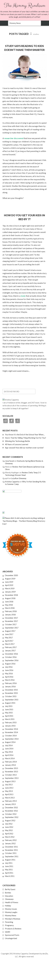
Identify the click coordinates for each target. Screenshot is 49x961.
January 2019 (10, 592)
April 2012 (9, 834)
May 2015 (9, 713)
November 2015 (11, 693)
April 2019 (9, 585)
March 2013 (9, 798)
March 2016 (9, 680)
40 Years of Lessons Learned (16, 444)
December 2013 (11, 768)
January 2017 (10, 650)
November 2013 (11, 771)
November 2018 (11, 595)
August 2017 (10, 631)
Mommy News (10, 915)
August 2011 (10, 860)
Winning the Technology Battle (17, 441)
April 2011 (9, 873)
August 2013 (10, 781)
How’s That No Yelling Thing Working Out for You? (25, 438)
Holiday (8, 906)
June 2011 (9, 866)
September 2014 (11, 739)
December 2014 (11, 729)
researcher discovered (13, 138)
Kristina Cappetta (12, 482)
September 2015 (11, 700)
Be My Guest (10, 889)
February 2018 (11, 611)
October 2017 (10, 624)
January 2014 (10, 765)
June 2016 (9, 670)
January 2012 (10, 843)
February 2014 (11, 762)
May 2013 (9, 791)
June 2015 (9, 709)
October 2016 (10, 657)
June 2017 (9, 634)
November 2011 (11, 850)
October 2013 (10, 775)
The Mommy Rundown (24, 5)
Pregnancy (9, 925)
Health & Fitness (11, 902)
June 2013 (9, 788)
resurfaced (9, 461)
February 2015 (11, 722)
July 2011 (8, 863)
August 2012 (10, 820)
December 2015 (11, 690)
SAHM (7, 932)
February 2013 (11, 801)
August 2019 (10, 579)
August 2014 (10, 742)
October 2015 (10, 696)
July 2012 (8, 824)
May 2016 (9, 673)
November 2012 (11, 811)
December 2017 (11, 618)
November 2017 (11, 621)
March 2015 (9, 719)
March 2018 (9, 608)
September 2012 (11, 817)
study (23, 296)
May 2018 (9, 605)
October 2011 (10, 853)
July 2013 (8, 784)
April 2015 (9, 716)
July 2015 (8, 706)
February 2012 (11, 840)
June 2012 (9, 827)
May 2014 (9, 752)
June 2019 (9, 582)
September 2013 (11, 778)
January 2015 (10, 726)
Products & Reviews (13, 929)
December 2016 (11, 654)
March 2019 (9, 588)
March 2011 (9, 876)
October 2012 (10, 814)
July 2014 (8, 745)
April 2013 (9, 794)
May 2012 (9, 830)
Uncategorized (11, 938)
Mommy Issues (11, 909)
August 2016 (10, 664)
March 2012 (9, 837)
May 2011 (9, 870)
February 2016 (11, 683)
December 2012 (11, 807)
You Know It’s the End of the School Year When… (25, 435)
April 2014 (9, 755)
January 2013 (10, 804)
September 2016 (11, 660)
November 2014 (11, 732)
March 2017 (9, 644)
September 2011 (11, 856)
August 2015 (10, 703)
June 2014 (9, 749)
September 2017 (11, 628)
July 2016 (8, 667)
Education (9, 896)
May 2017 (9, 638)
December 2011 (11, 847)
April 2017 (9, 641)
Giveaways (9, 899)
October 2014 (10, 736)
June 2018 (9, 602)
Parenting (9, 922)
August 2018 (10, 598)
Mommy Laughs (11, 912)
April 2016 (9, 677)
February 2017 (11, 647)
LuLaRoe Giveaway (18, 478)
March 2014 (9, 758)
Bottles (8, 893)
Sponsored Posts (12, 935)
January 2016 (10, 686)
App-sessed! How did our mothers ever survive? (24, 448)
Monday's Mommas (12, 919)
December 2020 (11, 575)
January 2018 (10, 615)
